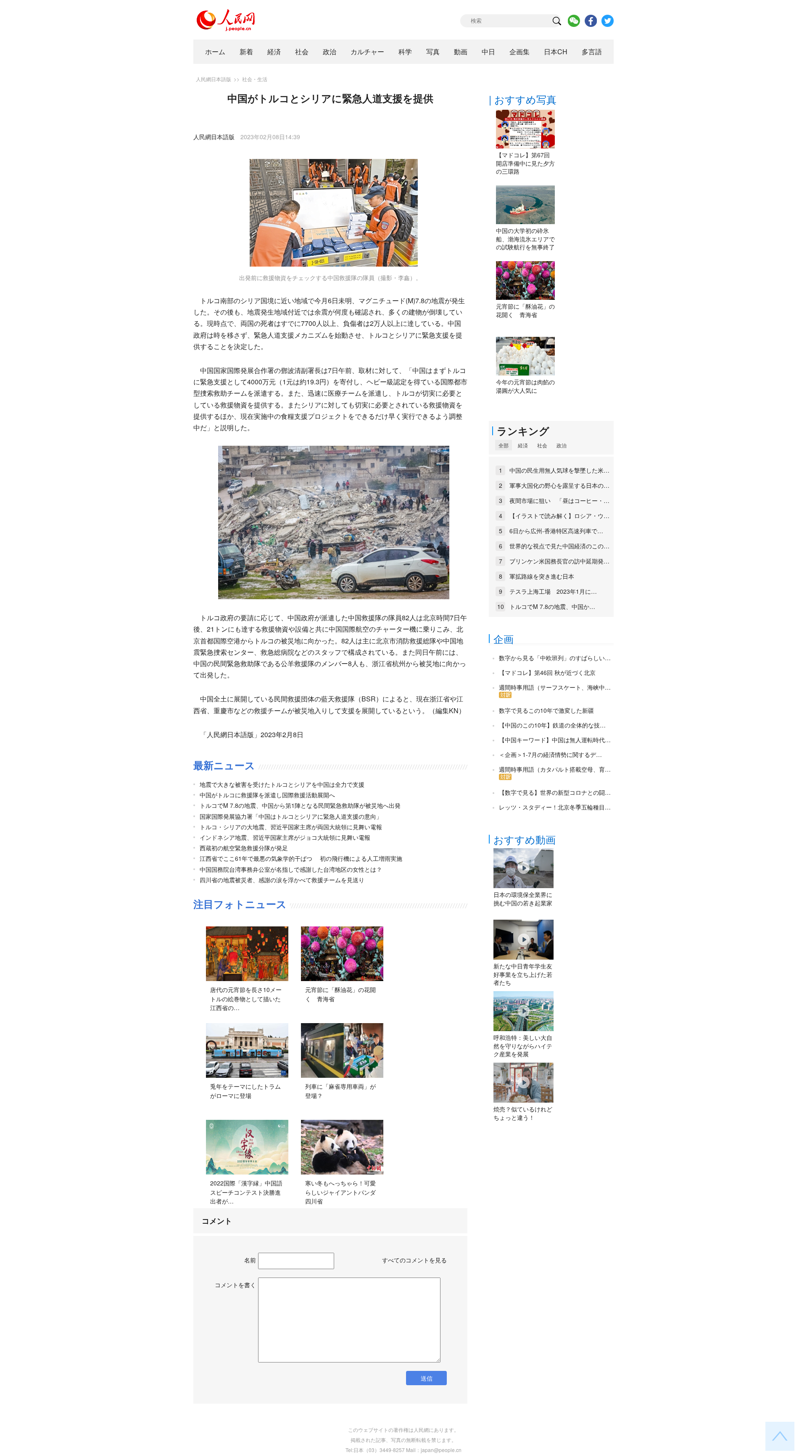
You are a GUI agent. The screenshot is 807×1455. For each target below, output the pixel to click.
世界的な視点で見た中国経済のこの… (559, 546)
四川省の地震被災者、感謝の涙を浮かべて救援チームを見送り (282, 880)
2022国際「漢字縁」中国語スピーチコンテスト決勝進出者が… (246, 1192)
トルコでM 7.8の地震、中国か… (552, 606)
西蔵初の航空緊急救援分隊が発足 (244, 848)
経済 (274, 51)
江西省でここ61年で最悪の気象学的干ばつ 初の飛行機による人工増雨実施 (301, 858)
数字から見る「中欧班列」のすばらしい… (555, 657)
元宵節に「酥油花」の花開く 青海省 (525, 310)
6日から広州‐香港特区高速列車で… (556, 530)
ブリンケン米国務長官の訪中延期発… (559, 561)
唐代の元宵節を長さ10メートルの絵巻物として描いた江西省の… (246, 998)
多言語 (592, 51)
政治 (329, 51)
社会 (302, 51)
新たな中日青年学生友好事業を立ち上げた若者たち (522, 974)
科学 (405, 51)
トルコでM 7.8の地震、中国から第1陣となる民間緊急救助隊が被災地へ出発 (300, 805)
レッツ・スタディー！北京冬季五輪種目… (555, 807)
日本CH (555, 51)
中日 (488, 51)
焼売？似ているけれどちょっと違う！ (522, 1113)
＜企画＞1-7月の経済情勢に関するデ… (550, 754)
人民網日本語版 (213, 78)
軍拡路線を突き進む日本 (541, 576)
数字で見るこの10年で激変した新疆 (546, 710)
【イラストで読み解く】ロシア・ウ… (559, 515)
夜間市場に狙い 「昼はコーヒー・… (559, 500)
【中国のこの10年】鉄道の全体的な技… (552, 725)
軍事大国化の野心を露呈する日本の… (559, 485)
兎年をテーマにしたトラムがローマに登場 (245, 1091)
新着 (246, 51)
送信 (427, 1378)
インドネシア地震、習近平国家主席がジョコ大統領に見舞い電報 (285, 837)
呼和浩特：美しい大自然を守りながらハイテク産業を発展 (522, 1045)
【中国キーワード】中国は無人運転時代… (555, 739)
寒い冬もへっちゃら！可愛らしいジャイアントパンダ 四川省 (343, 1192)
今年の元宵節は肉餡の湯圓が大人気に (525, 386)
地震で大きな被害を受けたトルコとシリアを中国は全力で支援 (282, 784)
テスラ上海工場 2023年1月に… (553, 591)
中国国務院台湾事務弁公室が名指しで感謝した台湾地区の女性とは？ (291, 869)
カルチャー (367, 51)
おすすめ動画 (524, 839)
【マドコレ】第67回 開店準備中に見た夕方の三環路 (525, 163)
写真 (433, 51)
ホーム (215, 51)
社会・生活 (254, 78)
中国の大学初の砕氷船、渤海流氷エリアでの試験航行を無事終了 (525, 238)
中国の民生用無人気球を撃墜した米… (559, 470)
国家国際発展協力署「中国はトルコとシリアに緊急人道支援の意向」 (291, 816)
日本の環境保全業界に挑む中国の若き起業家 (522, 898)
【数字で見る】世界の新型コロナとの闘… (555, 792)
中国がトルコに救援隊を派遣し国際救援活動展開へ (267, 795)
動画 (460, 51)
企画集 (519, 51)
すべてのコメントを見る (414, 1260)
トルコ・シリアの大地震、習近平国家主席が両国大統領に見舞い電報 (291, 827)
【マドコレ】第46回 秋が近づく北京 (547, 672)
